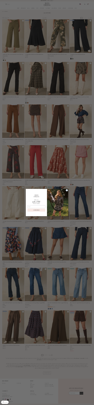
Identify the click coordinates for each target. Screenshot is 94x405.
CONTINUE (36, 210)
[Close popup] (8, 400)
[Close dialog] (67, 190)
